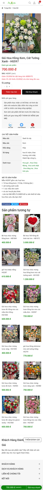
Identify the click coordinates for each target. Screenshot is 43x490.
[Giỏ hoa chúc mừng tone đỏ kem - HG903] (11, 370)
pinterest (24, 204)
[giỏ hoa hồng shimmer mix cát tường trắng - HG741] (32, 334)
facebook (7, 204)
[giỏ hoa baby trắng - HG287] (11, 257)
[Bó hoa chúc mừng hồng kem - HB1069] (11, 223)
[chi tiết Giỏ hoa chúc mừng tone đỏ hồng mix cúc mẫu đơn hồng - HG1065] (11, 294)
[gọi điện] (32, 124)
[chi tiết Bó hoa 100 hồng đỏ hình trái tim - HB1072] (32, 223)
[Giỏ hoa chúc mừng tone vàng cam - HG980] (32, 370)
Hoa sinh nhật (33, 166)
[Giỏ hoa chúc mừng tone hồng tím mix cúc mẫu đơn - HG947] (32, 294)
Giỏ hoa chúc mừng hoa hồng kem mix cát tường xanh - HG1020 (31, 272)
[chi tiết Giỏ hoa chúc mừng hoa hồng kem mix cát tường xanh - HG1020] (32, 257)
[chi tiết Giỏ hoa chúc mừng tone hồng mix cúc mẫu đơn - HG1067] (32, 405)
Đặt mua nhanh (32, 92)
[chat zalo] (10, 124)
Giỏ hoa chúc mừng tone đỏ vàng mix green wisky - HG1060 (11, 420)
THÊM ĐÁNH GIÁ (32, 440)
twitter (16, 204)
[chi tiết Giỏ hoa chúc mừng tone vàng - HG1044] (11, 334)
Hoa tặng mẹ (28, 168)
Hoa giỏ (26, 163)
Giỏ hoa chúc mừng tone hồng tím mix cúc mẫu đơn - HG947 (31, 309)
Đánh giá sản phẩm (9, 65)
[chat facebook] (21, 124)
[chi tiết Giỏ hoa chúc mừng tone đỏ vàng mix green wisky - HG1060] (11, 405)
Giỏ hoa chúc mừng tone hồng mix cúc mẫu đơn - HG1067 (32, 420)
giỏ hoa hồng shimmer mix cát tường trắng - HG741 (31, 349)
